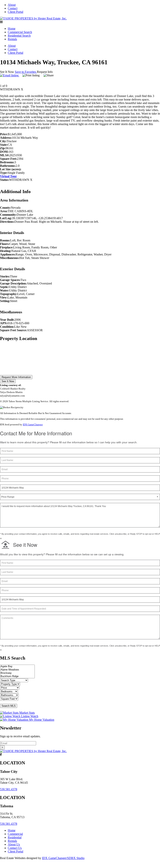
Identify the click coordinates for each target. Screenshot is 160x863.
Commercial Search (20, 32)
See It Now (8, 381)
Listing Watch (29, 716)
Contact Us (15, 848)
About (12, 4)
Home (11, 28)
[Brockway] (17, 673)
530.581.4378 (8, 789)
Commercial (15, 834)
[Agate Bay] (17, 666)
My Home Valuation (41, 719)
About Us (14, 844)
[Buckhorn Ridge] (17, 676)
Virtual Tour (8, 176)
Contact (12, 8)
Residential (14, 837)
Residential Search (19, 35)
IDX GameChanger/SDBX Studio (63, 858)
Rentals (12, 39)
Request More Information (16, 377)
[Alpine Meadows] (17, 669)
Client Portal (15, 11)
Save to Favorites (26, 71)
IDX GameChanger (33, 424)
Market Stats (27, 712)
